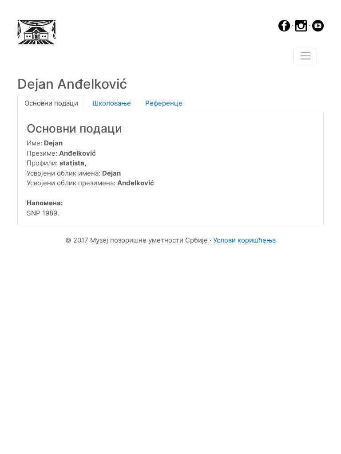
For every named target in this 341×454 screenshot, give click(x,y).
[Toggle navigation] (305, 56)
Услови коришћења (244, 240)
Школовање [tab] (111, 103)
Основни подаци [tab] (51, 103)
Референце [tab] (163, 103)
